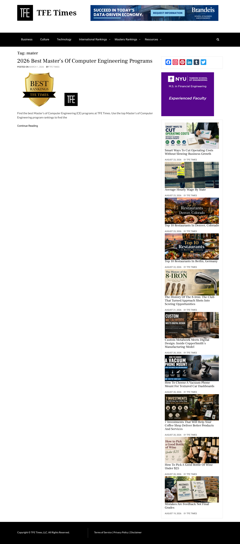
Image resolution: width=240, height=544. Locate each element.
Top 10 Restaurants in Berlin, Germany (191, 261)
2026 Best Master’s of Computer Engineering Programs (85, 61)
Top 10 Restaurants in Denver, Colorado (192, 225)
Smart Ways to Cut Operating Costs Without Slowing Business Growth (189, 152)
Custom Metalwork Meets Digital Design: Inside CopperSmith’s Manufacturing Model (187, 343)
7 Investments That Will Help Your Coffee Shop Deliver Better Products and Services (189, 425)
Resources (151, 39)
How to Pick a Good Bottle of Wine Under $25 (189, 466)
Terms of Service (103, 532)
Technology (64, 39)
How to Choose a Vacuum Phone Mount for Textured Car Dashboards (189, 384)
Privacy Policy (121, 532)
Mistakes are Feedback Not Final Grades (187, 506)
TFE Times (54, 67)
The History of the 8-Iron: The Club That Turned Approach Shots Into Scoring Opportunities (189, 301)
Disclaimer (136, 532)
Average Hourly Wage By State (185, 190)
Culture (44, 39)
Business (27, 39)
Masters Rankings (126, 39)
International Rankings (93, 39)
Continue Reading (27, 125)
